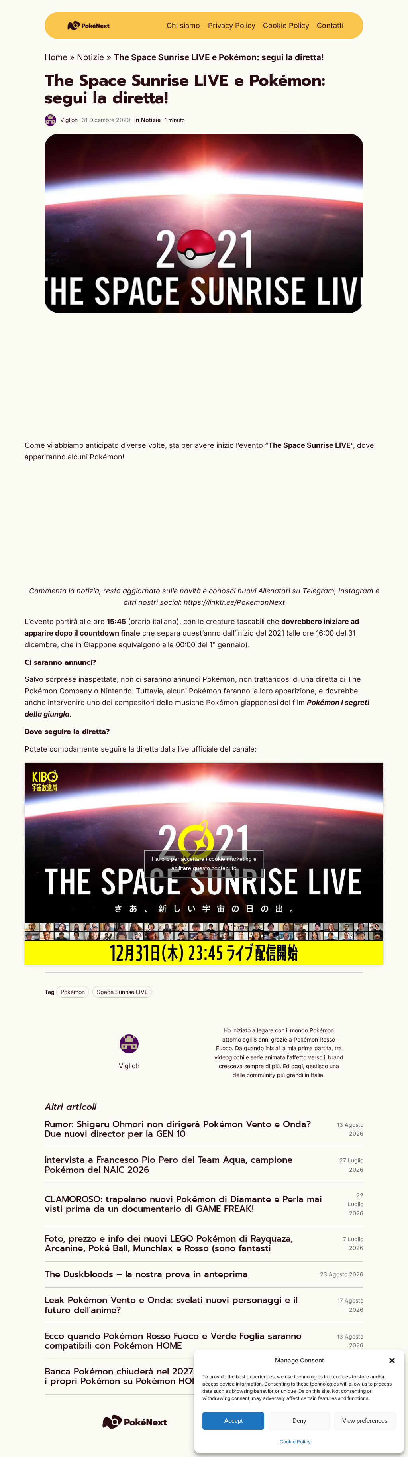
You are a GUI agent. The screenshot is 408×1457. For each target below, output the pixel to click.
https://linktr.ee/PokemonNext (234, 602)
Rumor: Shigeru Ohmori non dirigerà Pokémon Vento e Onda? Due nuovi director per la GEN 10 (178, 1129)
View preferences (365, 1420)
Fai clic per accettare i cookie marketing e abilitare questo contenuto (204, 863)
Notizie (90, 57)
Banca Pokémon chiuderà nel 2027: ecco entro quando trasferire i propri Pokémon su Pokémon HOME (184, 1376)
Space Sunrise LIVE (122, 991)
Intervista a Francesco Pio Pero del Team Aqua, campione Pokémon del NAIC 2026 (168, 1164)
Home (56, 57)
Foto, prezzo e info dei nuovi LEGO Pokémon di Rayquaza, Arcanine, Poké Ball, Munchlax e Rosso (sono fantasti (169, 1243)
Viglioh (69, 119)
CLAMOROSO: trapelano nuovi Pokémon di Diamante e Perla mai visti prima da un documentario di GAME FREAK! (183, 1204)
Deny (299, 1420)
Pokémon (73, 991)
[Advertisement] (204, 376)
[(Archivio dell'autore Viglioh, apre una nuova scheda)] (129, 1050)
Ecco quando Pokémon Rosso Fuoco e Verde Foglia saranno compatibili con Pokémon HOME (173, 1341)
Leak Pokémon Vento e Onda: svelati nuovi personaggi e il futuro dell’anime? (171, 1305)
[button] (392, 1360)
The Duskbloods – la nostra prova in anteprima (146, 1274)
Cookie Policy (295, 1442)
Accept (233, 1420)
